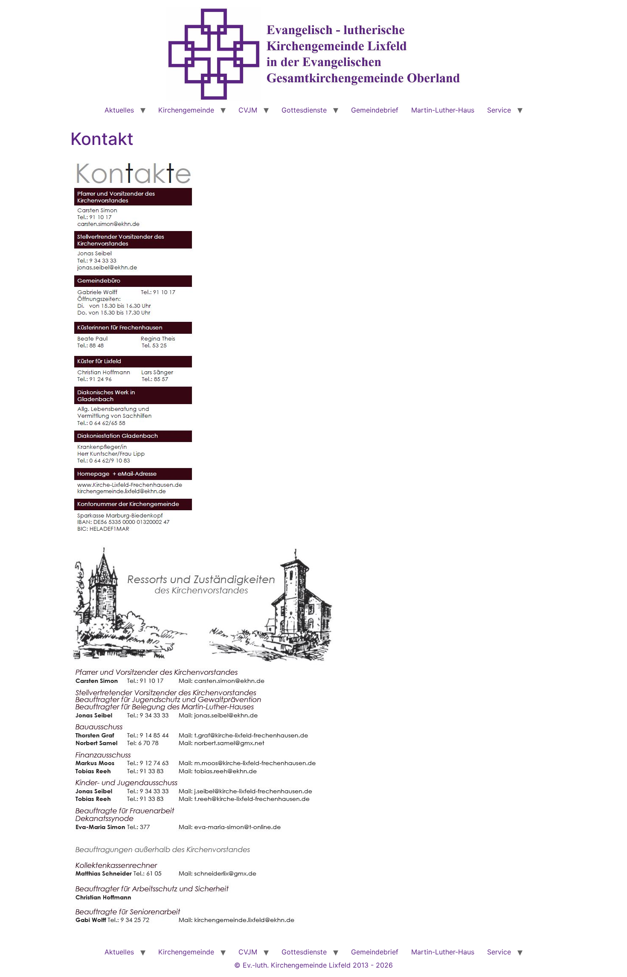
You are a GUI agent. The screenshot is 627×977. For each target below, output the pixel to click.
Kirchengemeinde (186, 110)
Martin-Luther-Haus (442, 110)
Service (499, 110)
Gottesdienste (304, 110)
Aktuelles (119, 110)
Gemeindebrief (374, 110)
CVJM (247, 110)
